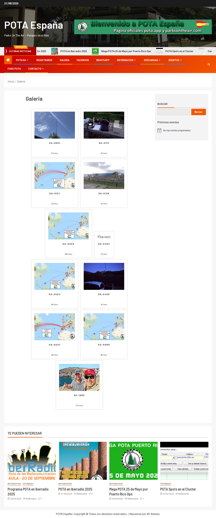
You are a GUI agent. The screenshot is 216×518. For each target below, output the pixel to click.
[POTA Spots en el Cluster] (184, 461)
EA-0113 (104, 143)
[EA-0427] (54, 326)
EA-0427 (54, 344)
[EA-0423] (104, 237)
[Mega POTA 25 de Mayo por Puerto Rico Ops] (133, 461)
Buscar (162, 103)
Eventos (174, 60)
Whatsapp (103, 60)
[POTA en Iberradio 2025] (82, 461)
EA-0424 (55, 294)
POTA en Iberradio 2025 (64, 51)
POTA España (33, 25)
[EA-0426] (104, 276)
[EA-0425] (68, 225)
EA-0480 (104, 344)
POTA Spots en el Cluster (170, 51)
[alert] (181, 130)
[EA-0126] (104, 175)
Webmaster (31, 499)
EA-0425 (68, 243)
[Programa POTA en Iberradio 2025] (32, 461)
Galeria (64, 60)
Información (125, 60)
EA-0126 (104, 193)
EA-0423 (104, 243)
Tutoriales (28, 484)
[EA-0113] (104, 124)
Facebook (83, 60)
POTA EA (21, 60)
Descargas (151, 60)
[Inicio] (8, 60)
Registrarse (44, 60)
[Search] (209, 64)
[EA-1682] (79, 377)
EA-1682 (79, 395)
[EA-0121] (54, 175)
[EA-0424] (54, 276)
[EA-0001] (54, 124)
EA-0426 (104, 294)
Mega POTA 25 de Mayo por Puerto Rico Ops (117, 51)
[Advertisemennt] (143, 26)
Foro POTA (14, 68)
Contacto (34, 68)
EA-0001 (54, 143)
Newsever (135, 514)
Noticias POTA (14, 484)
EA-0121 (54, 193)
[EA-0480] (104, 326)
